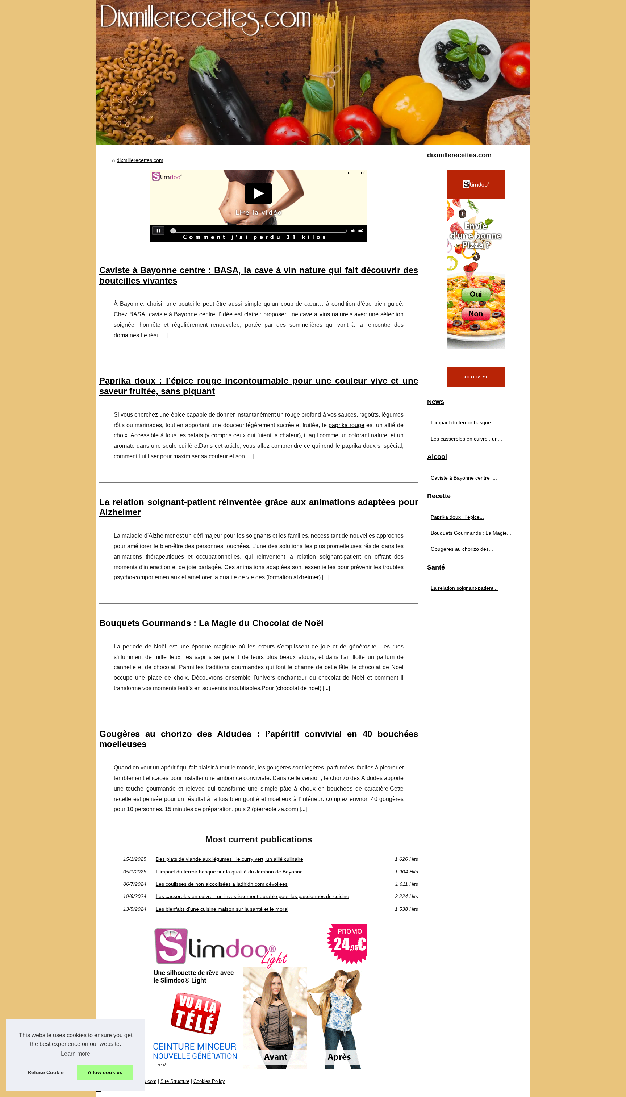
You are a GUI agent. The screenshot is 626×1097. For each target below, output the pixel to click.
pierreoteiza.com (275, 809)
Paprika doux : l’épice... (457, 517)
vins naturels (336, 314)
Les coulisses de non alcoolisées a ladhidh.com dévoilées (222, 884)
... (165, 335)
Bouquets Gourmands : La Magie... (471, 533)
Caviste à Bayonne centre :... (464, 478)
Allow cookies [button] (105, 1072)
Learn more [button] (75, 1054)
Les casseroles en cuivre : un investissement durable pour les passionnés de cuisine (252, 896)
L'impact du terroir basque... (463, 422)
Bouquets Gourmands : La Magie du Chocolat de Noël (211, 623)
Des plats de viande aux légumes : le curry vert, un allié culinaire (229, 859)
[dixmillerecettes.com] (313, 72)
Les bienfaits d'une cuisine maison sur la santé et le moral (222, 909)
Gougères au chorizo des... (462, 549)
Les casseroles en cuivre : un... (466, 439)
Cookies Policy (209, 1081)
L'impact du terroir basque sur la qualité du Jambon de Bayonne (229, 871)
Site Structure (174, 1081)
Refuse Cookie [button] (46, 1072)
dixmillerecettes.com (140, 160)
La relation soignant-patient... (464, 588)
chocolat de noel (298, 688)
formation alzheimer (293, 577)
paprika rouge (346, 425)
